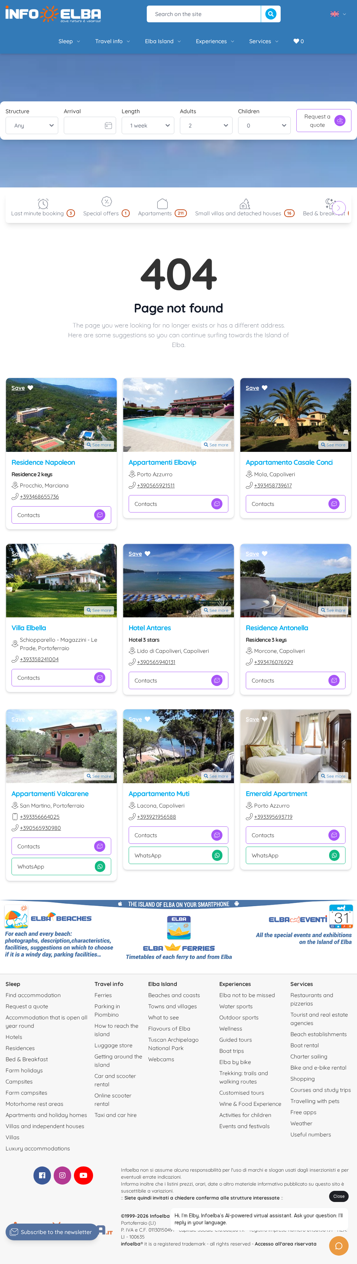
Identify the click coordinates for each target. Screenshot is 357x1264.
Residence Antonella (277, 627)
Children (248, 111)
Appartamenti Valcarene (50, 793)
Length (131, 111)
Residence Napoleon (43, 462)
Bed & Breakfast (27, 1059)
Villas (13, 1137)
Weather (301, 1123)
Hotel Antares (150, 627)
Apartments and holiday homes (46, 1114)
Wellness (230, 1028)
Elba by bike (235, 1061)
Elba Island (159, 41)
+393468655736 (39, 496)
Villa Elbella (29, 627)
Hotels (14, 1036)
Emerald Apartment (276, 793)
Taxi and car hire (115, 1114)
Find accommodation (33, 995)
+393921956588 (156, 816)
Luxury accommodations (38, 1148)
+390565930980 (40, 827)
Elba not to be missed (247, 995)
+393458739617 (273, 485)
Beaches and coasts (174, 995)
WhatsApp (30, 866)
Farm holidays (24, 1070)
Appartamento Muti (159, 793)
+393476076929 (273, 661)
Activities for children (245, 1114)
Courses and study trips (320, 1089)
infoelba (130, 1244)
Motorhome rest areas (34, 1103)
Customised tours (241, 1092)
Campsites (19, 1081)
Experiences (211, 41)
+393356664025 (40, 816)
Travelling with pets (315, 1100)
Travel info (109, 41)
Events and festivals (244, 1126)
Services (260, 41)
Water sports (236, 1006)
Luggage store (113, 1045)
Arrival (72, 111)
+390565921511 (156, 485)
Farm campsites (26, 1092)
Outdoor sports (239, 1017)
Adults (188, 111)
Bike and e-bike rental (318, 1067)
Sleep (66, 41)
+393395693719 (273, 816)
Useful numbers (310, 1134)
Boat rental (304, 1045)
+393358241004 (39, 659)
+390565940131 (156, 661)
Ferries (103, 995)
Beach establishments (318, 1034)
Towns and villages (172, 1006)
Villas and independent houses (45, 1126)
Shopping (302, 1078)
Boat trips (231, 1050)
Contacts (28, 514)
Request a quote (317, 120)
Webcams (161, 1059)
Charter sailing (308, 1056)
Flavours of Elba (169, 1028)
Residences (20, 1048)
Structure (17, 111)
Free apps (303, 1112)
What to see (163, 1017)
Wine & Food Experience (250, 1103)
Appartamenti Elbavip (162, 462)
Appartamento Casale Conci (289, 462)
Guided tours (235, 1039)
